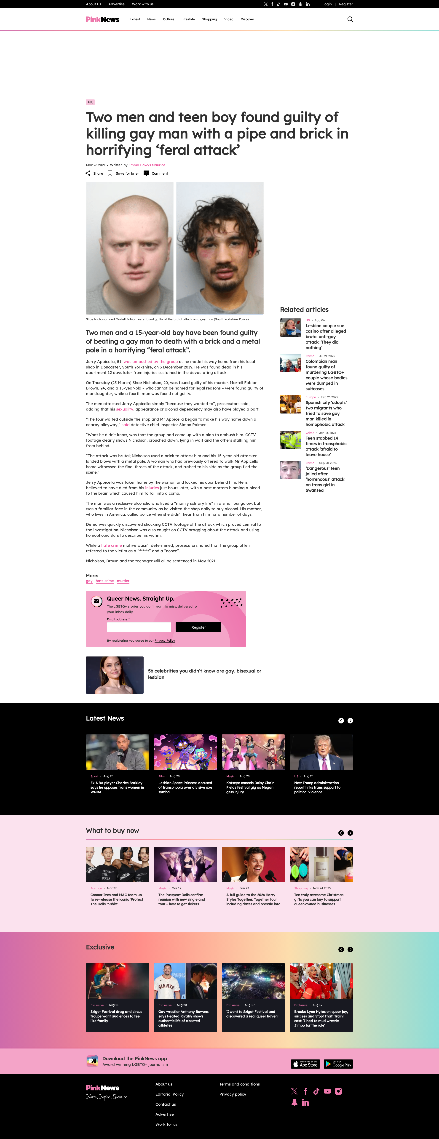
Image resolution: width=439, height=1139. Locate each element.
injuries (152, 487)
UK (90, 102)
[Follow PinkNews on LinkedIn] (307, 4)
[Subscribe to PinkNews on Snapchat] (294, 1103)
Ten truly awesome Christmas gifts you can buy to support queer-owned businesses (318, 899)
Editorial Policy (169, 1094)
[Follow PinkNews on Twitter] (294, 1092)
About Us (93, 4)
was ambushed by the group (151, 361)
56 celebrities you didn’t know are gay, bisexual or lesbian (204, 674)
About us (163, 1084)
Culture (168, 19)
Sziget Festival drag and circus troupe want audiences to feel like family (116, 1016)
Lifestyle (188, 19)
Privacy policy (233, 1094)
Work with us (142, 4)
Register (346, 4)
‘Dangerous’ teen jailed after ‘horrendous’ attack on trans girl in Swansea (325, 479)
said (126, 424)
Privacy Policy (165, 640)
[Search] (350, 19)
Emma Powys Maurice (146, 165)
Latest (135, 19)
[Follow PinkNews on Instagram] (338, 1092)
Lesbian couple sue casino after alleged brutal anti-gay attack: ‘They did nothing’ (326, 336)
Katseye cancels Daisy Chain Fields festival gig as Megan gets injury (250, 787)
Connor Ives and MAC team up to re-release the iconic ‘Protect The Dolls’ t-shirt (117, 899)
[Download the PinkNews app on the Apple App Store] (305, 1064)
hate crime (111, 545)
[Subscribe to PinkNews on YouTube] (327, 1092)
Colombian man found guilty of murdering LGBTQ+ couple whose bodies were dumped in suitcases (327, 375)
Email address (124, 619)
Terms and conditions (240, 1084)
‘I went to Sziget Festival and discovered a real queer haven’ (252, 1013)
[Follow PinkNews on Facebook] (305, 1092)
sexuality (124, 409)
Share (98, 173)
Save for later (127, 173)
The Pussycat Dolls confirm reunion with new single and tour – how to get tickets (181, 899)
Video (228, 19)
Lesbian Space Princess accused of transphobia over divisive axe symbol (185, 787)
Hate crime (105, 581)
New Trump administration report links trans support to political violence (317, 787)
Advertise (116, 4)
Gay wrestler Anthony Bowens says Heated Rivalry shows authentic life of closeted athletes (183, 1018)
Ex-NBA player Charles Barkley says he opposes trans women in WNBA (117, 787)
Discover (247, 19)
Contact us (165, 1104)
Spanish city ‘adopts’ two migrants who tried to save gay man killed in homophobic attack (326, 413)
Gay (89, 581)
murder (123, 581)
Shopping (209, 19)
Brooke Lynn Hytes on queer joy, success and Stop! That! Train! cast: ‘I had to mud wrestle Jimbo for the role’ (321, 1018)
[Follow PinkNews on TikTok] (316, 1092)
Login (327, 4)
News (151, 19)
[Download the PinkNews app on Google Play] (338, 1064)
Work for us (166, 1124)
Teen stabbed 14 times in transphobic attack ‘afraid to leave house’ (326, 446)
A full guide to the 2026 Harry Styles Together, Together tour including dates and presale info (253, 899)
